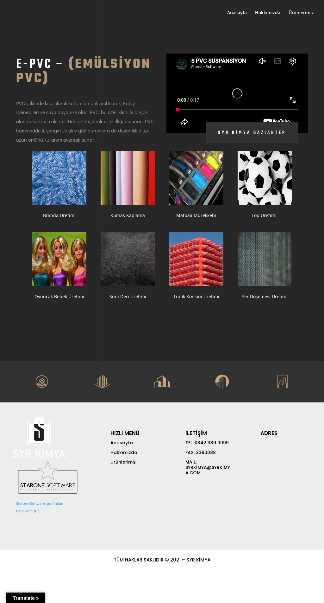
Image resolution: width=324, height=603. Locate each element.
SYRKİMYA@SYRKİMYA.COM (207, 470)
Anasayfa (237, 13)
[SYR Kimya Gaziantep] (59, 178)
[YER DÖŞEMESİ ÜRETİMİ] (265, 259)
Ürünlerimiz (301, 13)
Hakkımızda (267, 13)
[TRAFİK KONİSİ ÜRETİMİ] (196, 259)
